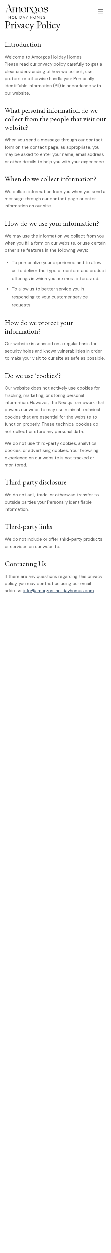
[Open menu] (100, 12)
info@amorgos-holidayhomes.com (58, 591)
